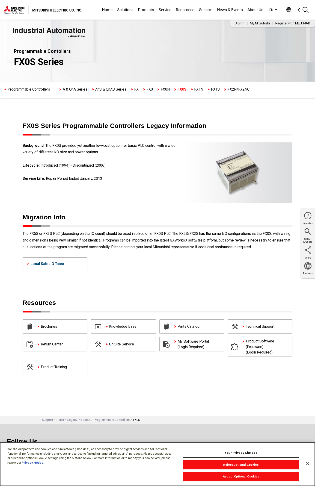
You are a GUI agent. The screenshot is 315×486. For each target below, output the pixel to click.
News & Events (230, 9)
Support (206, 9)
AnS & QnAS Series (110, 89)
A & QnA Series (75, 89)
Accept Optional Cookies (241, 476)
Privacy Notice (32, 462)
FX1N (198, 89)
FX (136, 89)
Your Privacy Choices (241, 452)
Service (165, 9)
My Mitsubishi (260, 23)
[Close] (308, 464)
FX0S (182, 89)
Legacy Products (78, 419)
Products (146, 9)
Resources (185, 9)
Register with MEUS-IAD (292, 23)
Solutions (125, 9)
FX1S (215, 89)
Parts (60, 419)
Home (107, 9)
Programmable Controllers (29, 89)
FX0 (149, 89)
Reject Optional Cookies (241, 464)
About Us (255, 9)
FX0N (165, 89)
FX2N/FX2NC (239, 89)
